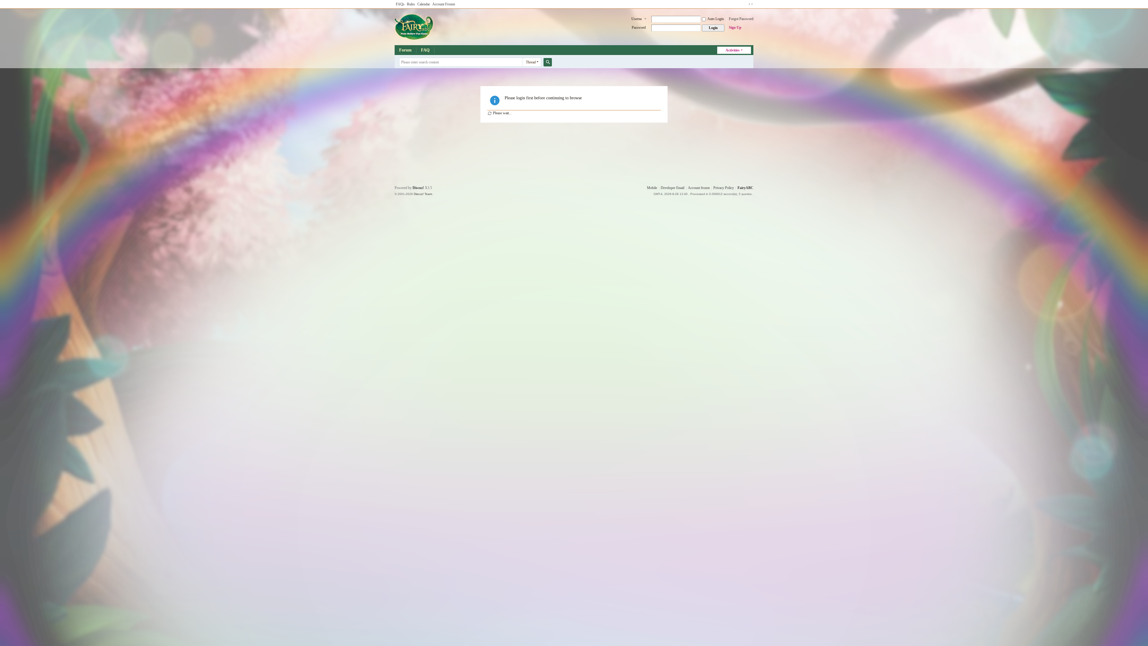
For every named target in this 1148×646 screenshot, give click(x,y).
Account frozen (699, 188)
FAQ (425, 50)
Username (636, 19)
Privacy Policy (723, 188)
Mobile (652, 188)
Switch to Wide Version (750, 4)
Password (639, 27)
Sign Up (735, 27)
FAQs (400, 4)
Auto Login (715, 19)
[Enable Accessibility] (745, 4)
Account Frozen (443, 4)
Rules (411, 4)
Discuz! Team (423, 194)
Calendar (423, 4)
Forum (405, 50)
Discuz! (418, 188)
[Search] (548, 62)
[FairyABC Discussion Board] (414, 26)
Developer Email (672, 188)
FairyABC (745, 188)
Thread (531, 62)
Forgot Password (741, 19)
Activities (733, 50)
